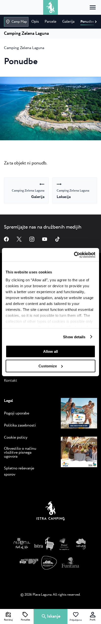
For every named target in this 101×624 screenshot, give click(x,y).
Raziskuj (8, 620)
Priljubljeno (76, 620)
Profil (92, 620)
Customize (47, 366)
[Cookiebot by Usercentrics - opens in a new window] (73, 254)
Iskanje (53, 616)
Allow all (50, 351)
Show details (74, 337)
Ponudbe (25, 620)
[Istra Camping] (50, 512)
